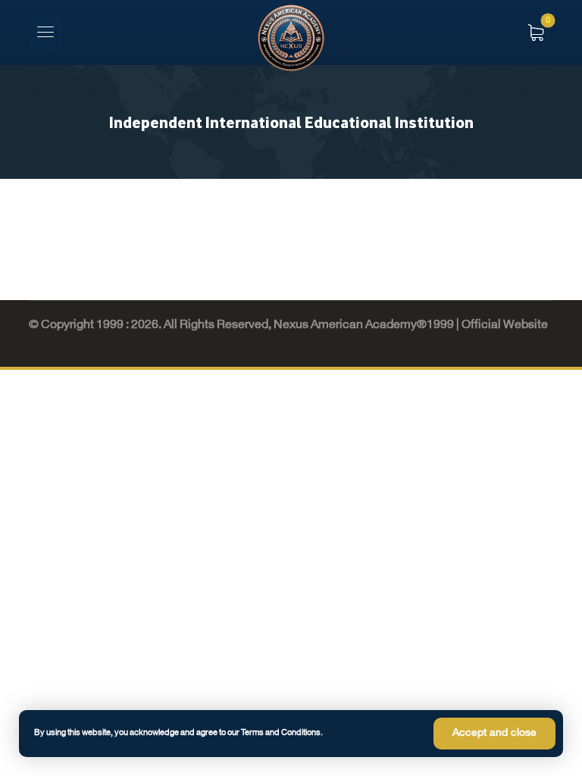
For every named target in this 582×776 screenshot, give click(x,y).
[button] (45, 31)
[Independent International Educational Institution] (291, 38)
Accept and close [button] (494, 733)
